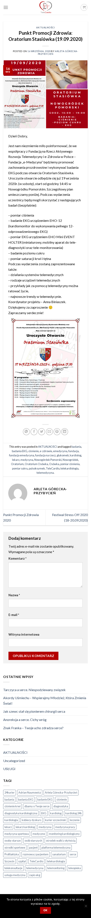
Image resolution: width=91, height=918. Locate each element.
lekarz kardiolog (25, 827)
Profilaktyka (11, 854)
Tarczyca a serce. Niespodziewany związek (34, 690)
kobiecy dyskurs (31, 820)
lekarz (15, 459)
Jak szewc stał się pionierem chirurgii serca (34, 711)
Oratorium (17, 464)
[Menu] (5, 7)
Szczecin (9, 861)
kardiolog (75, 455)
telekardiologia (70, 468)
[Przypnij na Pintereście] (57, 431)
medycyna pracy (65, 827)
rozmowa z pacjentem (35, 854)
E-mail (13, 615)
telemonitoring (56, 868)
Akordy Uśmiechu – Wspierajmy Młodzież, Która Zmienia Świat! (44, 700)
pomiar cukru (20, 468)
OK (45, 910)
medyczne (39, 833)
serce (73, 854)
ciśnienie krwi (12, 806)
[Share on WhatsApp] (26, 431)
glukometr (63, 455)
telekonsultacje (13, 868)
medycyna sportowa (16, 833)
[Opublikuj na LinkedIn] (64, 431)
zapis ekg (34, 875)
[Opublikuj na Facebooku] (33, 431)
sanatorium (59, 854)
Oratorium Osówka (36, 464)
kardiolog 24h (73, 813)
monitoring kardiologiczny (64, 833)
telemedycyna (45, 472)
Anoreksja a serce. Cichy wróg (25, 720)
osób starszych (33, 840)
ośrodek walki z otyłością (60, 840)
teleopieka (74, 868)
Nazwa (14, 595)
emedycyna (60, 451)
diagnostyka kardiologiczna (20, 813)
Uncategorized (14, 761)
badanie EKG (45, 799)
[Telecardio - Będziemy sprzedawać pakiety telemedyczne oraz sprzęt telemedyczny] (45, 7)
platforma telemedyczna (55, 847)
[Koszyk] (84, 7)
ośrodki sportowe (14, 847)
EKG (43, 813)
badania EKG (19, 451)
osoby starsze (12, 840)
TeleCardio (52, 468)
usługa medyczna (14, 875)
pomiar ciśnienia (70, 464)
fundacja (73, 451)
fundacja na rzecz (45, 455)
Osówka (54, 464)
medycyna (27, 459)
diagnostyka (60, 806)
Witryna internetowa (23, 634)
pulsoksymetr (37, 468)
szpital (22, 861)
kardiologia (11, 820)
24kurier (9, 792)
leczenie (75, 820)
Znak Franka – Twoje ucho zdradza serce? (33, 728)
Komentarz (17, 558)
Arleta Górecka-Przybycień (61, 792)
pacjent (33, 847)
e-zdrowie (46, 451)
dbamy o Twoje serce (37, 806)
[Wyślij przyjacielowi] (49, 431)
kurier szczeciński (55, 820)
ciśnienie (33, 451)
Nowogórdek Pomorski (48, 459)
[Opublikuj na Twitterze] (41, 431)
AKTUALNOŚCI (45, 27)
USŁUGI (9, 769)
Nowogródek (70, 459)
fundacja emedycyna (21, 455)
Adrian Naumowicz (29, 792)
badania (76, 446)
